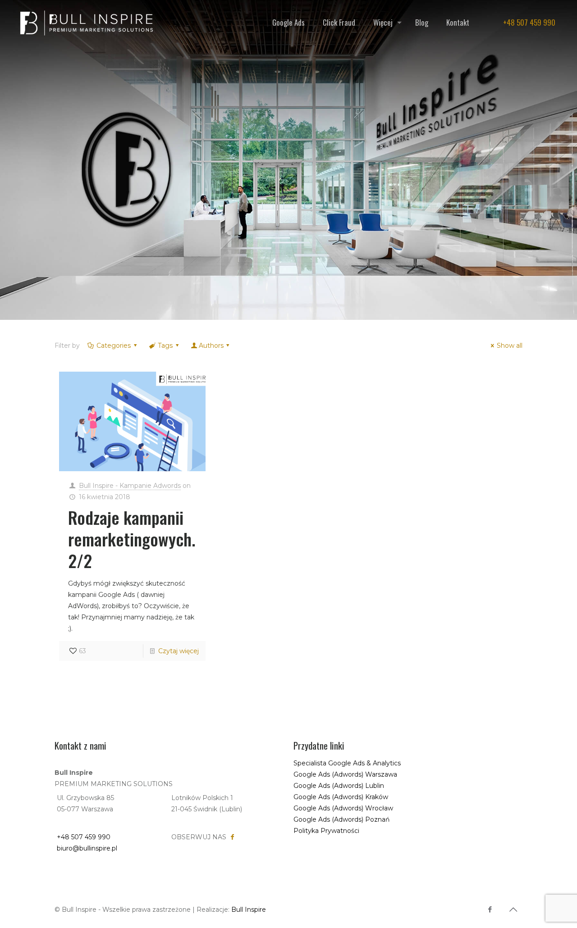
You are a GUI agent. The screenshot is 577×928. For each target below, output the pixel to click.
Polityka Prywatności (326, 831)
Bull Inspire (248, 909)
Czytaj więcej (178, 651)
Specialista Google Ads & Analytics (347, 763)
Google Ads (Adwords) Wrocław (343, 808)
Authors (211, 345)
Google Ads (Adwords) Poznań (341, 819)
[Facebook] (490, 909)
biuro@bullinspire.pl (87, 848)
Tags (165, 345)
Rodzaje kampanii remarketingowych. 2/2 (132, 539)
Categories (113, 345)
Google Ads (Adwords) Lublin (338, 786)
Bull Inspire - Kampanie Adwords (130, 486)
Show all (509, 345)
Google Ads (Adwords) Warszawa (345, 774)
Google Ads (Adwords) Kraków (340, 797)
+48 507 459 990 (529, 22)
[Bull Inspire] (84, 22)
